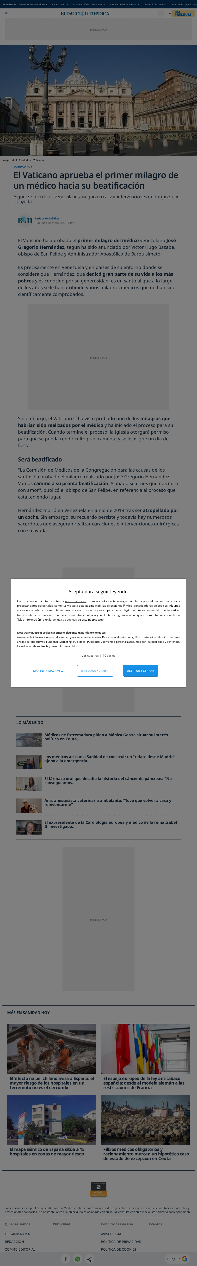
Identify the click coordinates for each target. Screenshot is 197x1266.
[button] (98, 655)
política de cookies (65, 619)
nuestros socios (75, 601)
